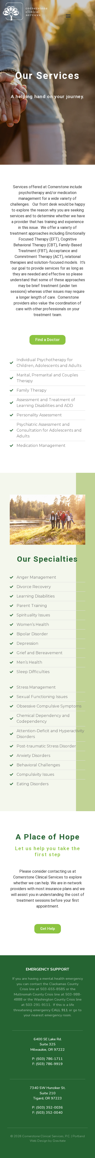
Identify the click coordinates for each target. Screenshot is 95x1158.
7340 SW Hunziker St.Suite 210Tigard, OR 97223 (48, 1093)
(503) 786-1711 (49, 1058)
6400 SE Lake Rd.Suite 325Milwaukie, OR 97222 (47, 1044)
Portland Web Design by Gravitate (57, 1138)
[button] (68, 16)
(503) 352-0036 (49, 1107)
